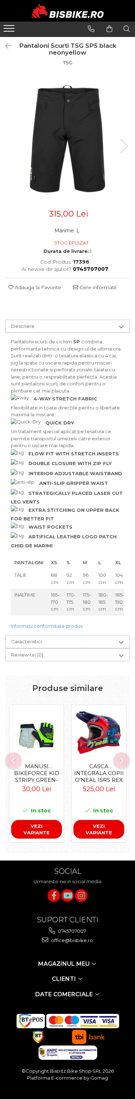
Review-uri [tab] (27, 655)
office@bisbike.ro (71, 940)
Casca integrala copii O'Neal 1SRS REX (99, 773)
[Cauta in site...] (126, 29)
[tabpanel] (67, 139)
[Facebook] (54, 895)
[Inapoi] (5, 46)
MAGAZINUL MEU (64, 963)
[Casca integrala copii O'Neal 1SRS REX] (98, 732)
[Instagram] (81, 895)
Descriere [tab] (23, 326)
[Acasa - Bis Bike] (68, 11)
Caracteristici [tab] (26, 641)
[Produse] (10, 30)
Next (124, 146)
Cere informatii (97, 287)
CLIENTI (64, 978)
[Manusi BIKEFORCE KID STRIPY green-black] (36, 732)
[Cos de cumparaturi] (109, 29)
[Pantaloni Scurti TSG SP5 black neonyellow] (67, 139)
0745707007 (71, 931)
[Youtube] (67, 895)
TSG (67, 62)
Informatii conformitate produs (46, 626)
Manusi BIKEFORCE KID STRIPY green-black (36, 773)
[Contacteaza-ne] (91, 29)
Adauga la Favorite (37, 287)
